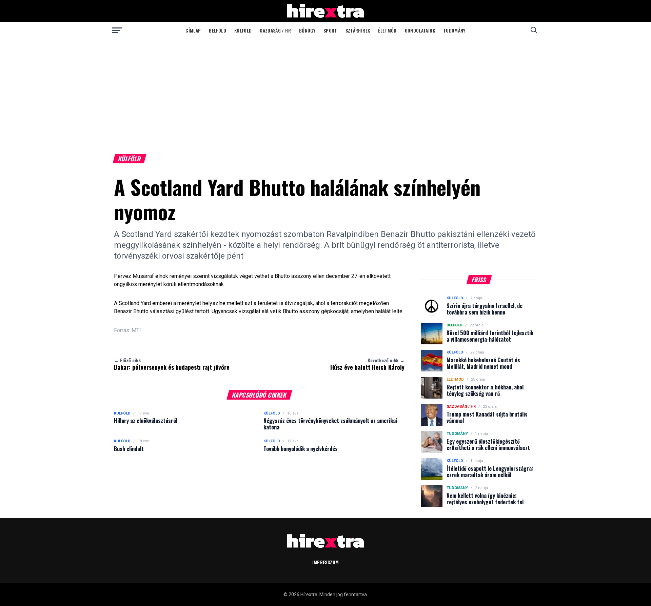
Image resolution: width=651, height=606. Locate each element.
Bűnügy (307, 30)
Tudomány (454, 30)
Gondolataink (420, 30)
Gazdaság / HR (275, 30)
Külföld (243, 30)
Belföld (217, 30)
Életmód (387, 30)
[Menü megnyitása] (116, 30)
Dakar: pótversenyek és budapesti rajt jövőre (172, 364)
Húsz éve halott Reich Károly (367, 364)
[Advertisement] (325, 89)
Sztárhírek (358, 30)
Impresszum (325, 562)
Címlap (193, 30)
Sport (330, 30)
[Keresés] (534, 30)
